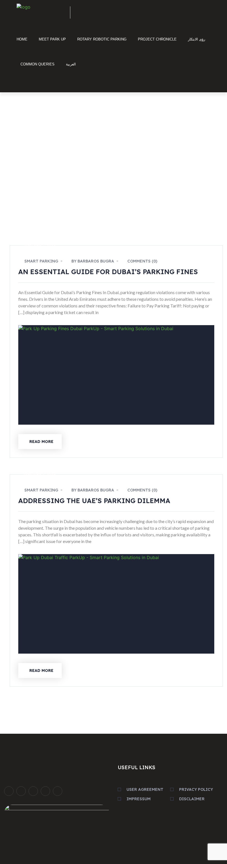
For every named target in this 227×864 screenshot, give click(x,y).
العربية (71, 64)
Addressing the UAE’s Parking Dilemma (94, 500)
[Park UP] (39, 11)
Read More (41, 441)
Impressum (139, 798)
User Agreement (145, 789)
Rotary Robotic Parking (102, 39)
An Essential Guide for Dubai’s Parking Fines (108, 271)
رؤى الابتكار (196, 39)
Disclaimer (192, 798)
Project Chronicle (157, 39)
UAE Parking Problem (197, 192)
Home (22, 39)
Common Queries (37, 64)
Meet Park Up (52, 39)
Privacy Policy (196, 789)
